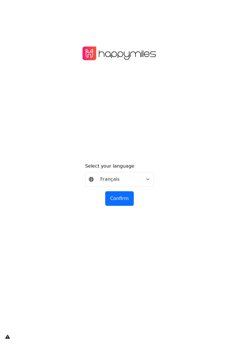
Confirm (119, 198)
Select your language (109, 166)
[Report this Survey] (7, 336)
